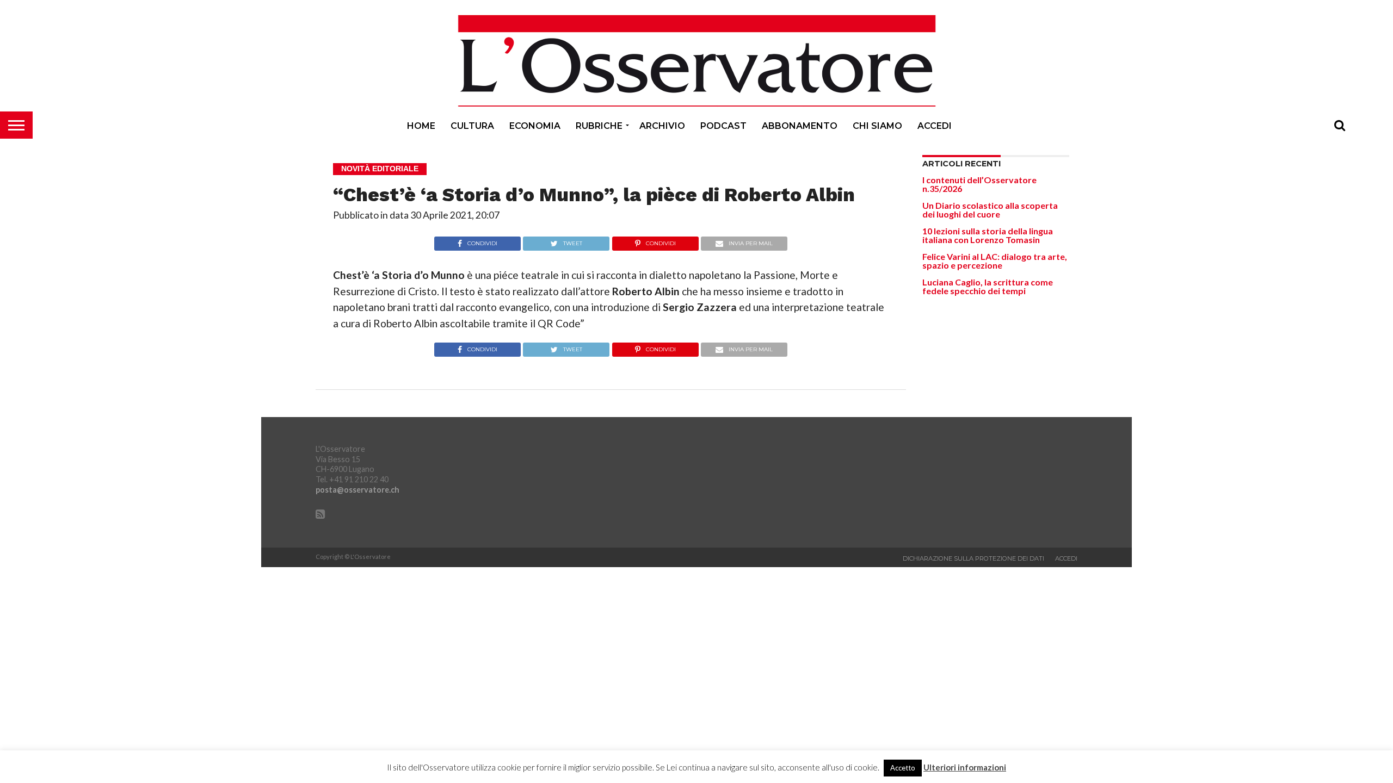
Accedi (934, 126)
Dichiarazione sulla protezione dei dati (973, 558)
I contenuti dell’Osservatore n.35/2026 (979, 184)
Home (421, 126)
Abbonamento (799, 126)
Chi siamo (877, 126)
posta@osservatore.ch (357, 489)
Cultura (472, 126)
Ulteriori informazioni (964, 767)
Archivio (662, 126)
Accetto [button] (902, 767)
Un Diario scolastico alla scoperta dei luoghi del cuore (990, 209)
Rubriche (599, 126)
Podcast (723, 126)
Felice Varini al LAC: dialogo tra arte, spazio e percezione (994, 260)
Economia (534, 126)
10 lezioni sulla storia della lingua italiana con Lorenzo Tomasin (987, 235)
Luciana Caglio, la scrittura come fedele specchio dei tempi (987, 286)
